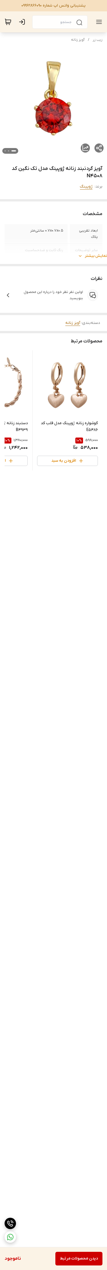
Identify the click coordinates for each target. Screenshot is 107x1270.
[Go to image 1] (13, 150)
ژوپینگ (86, 186)
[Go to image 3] (5, 150)
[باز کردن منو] (97, 21)
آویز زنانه (77, 40)
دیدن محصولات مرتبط (79, 1258)
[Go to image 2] (8, 150)
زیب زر (97, 40)
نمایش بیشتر (96, 256)
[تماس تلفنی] (10, 1223)
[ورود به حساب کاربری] (23, 22)
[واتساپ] (10, 1237)
